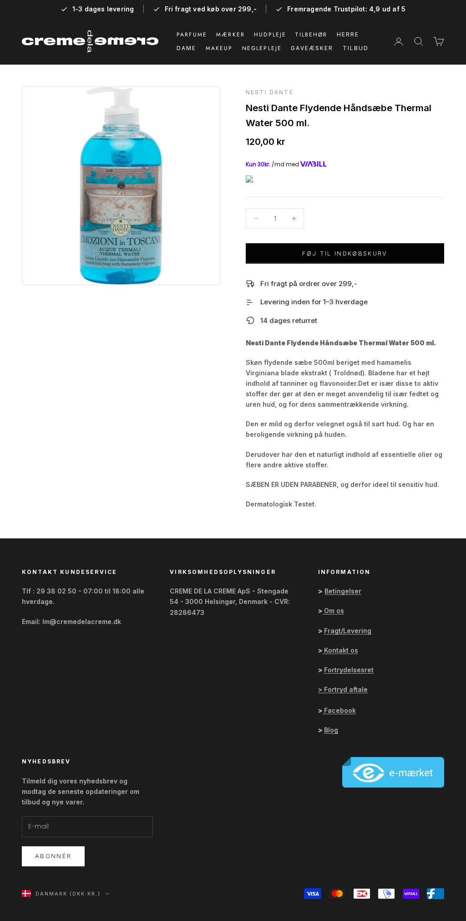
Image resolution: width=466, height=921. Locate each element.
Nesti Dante (270, 92)
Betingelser (342, 591)
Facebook (340, 710)
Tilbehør (311, 35)
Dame (187, 48)
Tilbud (356, 48)
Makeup (219, 48)
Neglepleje (262, 48)
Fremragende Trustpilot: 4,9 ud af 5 (346, 9)
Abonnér (53, 856)
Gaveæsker (312, 48)
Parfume (192, 35)
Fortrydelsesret (349, 670)
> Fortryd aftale (343, 689)
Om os (334, 610)
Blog (331, 730)
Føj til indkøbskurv (344, 253)
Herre (348, 34)
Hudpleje (270, 35)
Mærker (230, 35)
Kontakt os (341, 650)
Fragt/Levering (347, 630)
